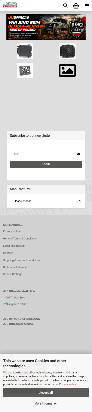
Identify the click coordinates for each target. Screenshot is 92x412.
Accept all (46, 392)
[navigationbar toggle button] (86, 5)
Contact (8, 253)
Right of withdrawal (15, 267)
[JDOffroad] (8, 5)
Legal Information (14, 245)
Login (46, 164)
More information (46, 403)
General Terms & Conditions (20, 238)
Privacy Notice (67, 384)
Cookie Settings (12, 274)
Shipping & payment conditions (21, 260)
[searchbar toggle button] (65, 5)
